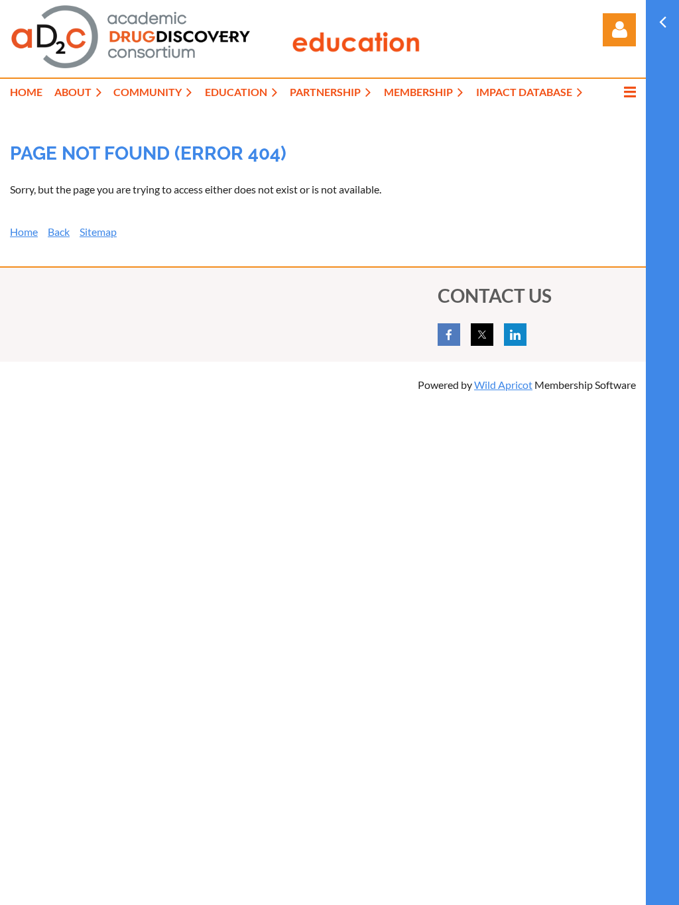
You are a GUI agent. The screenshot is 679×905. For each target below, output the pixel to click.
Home (24, 231)
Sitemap (98, 231)
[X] (482, 334)
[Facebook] (449, 334)
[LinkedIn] (515, 334)
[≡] (616, 92)
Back (59, 231)
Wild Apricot (503, 384)
